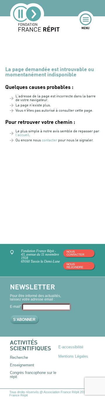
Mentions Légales (73, 356)
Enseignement (22, 365)
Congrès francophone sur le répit (33, 374)
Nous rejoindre (74, 266)
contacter (49, 140)
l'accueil (22, 135)
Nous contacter (75, 253)
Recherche (19, 357)
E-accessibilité (70, 347)
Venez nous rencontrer (13, 253)
